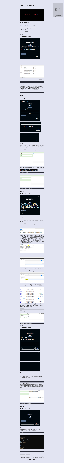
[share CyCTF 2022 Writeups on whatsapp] (33, 459)
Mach (55, 14)
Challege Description (58, 11)
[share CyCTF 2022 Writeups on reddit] (30, 459)
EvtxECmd (40, 79)
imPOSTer (55, 10)
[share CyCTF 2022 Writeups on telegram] (34, 459)
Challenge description (58, 8)
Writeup (56, 9)
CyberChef (38, 150)
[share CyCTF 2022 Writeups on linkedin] (29, 459)
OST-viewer (29, 224)
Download (26, 23)
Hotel (55, 7)
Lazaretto (55, 5)
